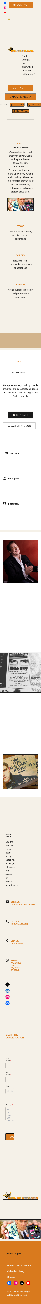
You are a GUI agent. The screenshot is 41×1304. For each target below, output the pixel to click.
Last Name (6, 1073)
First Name (6, 1059)
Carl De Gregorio (14, 1254)
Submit (11, 1137)
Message (9, 1105)
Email (7, 1086)
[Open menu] (8, 19)
